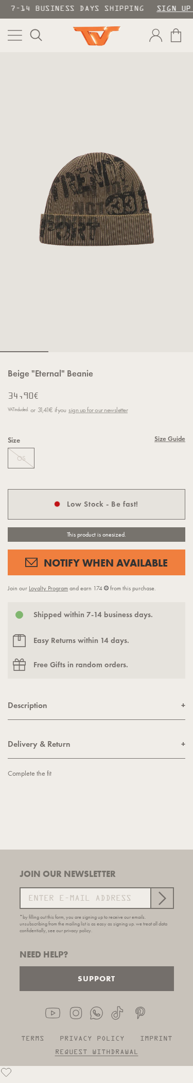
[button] (36, 35)
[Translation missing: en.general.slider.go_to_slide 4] (169, 351)
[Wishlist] (6, 1072)
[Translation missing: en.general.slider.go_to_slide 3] (121, 351)
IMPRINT (156, 1038)
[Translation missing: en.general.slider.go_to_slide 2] (72, 351)
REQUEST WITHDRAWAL (96, 1052)
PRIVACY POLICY (92, 1038)
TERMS (32, 1038)
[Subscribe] (161, 898)
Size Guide (169, 439)
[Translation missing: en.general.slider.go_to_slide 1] (24, 351)
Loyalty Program (48, 588)
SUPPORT (96, 978)
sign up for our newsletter (98, 410)
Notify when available (106, 562)
